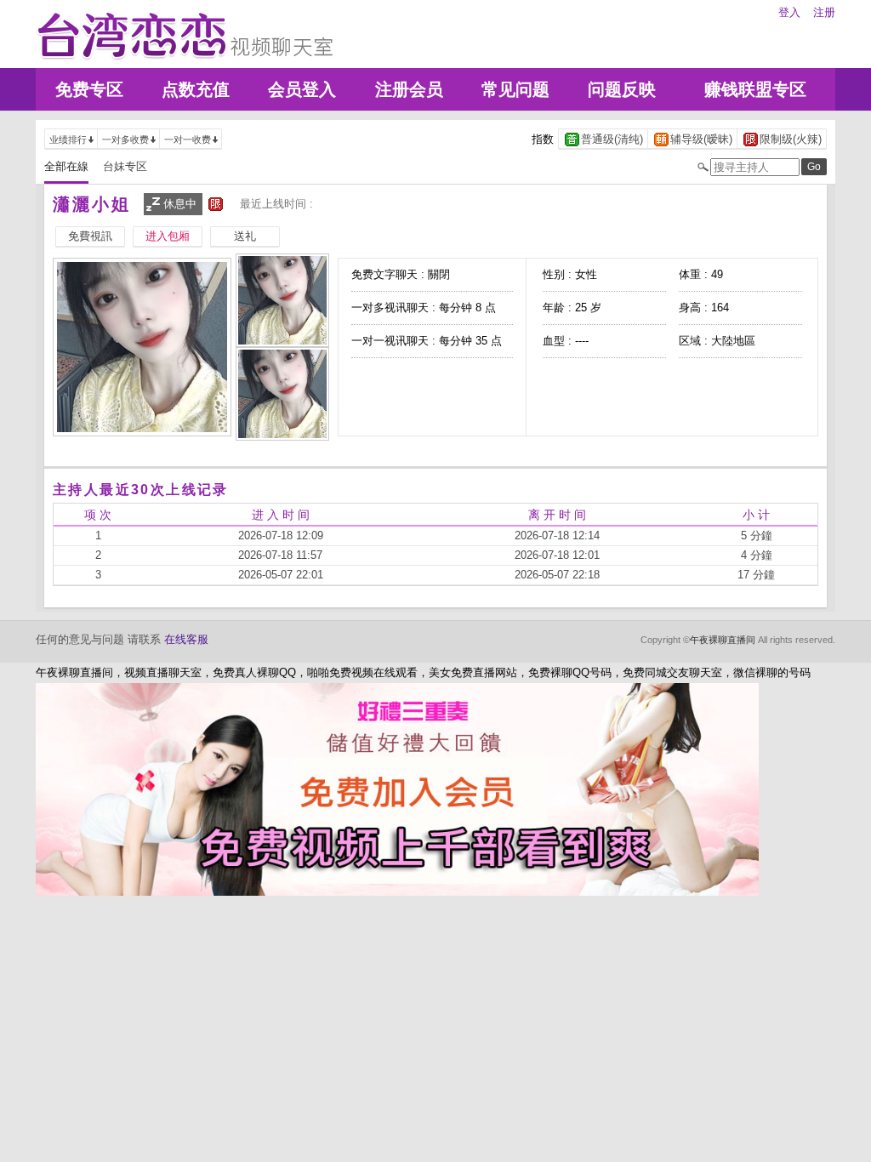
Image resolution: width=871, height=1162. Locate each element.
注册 (824, 12)
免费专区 (89, 89)
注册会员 (409, 89)
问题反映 (622, 89)
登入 (789, 12)
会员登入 (302, 89)
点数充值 (196, 89)
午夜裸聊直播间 (722, 640)
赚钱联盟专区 (755, 89)
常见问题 (515, 89)
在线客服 (186, 639)
